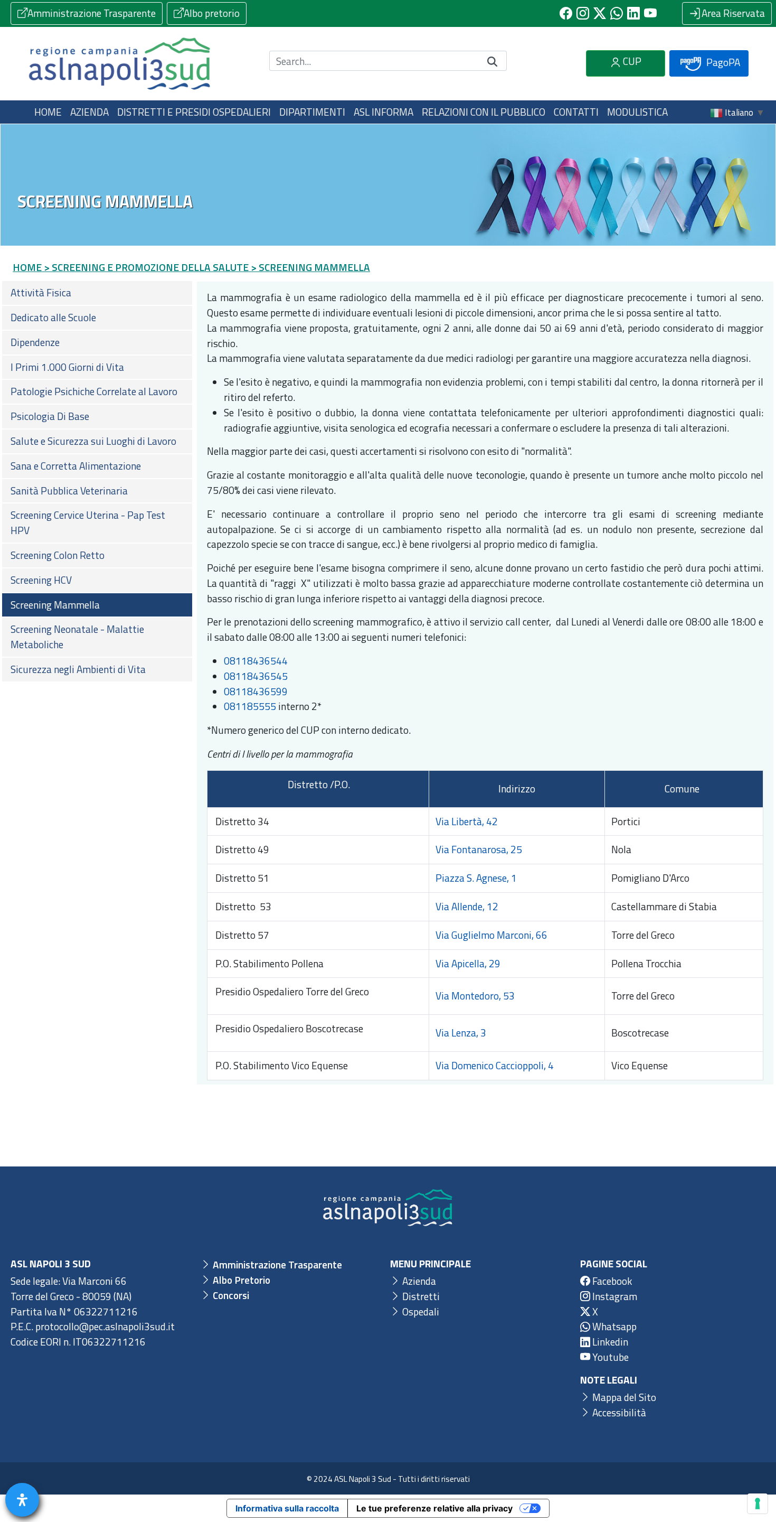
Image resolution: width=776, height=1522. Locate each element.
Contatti (576, 111)
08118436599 (256, 691)
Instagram (613, 1296)
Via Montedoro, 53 (475, 995)
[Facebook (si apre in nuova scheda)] (566, 13)
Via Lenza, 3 (462, 1032)
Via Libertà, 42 (467, 821)
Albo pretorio (212, 13)
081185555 (250, 706)
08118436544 (256, 660)
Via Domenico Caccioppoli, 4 (495, 1065)
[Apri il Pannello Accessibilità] (22, 1500)
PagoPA (722, 62)
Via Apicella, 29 (468, 963)
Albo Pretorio (240, 1279)
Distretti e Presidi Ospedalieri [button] (194, 111)
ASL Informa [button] (383, 111)
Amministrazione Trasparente (91, 13)
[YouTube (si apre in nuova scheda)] (650, 13)
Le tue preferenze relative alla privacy (434, 1508)
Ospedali (419, 1311)
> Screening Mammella (310, 267)
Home (48, 111)
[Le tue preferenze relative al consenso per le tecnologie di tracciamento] (757, 1503)
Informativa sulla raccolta (287, 1508)
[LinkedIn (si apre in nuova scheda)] (633, 13)
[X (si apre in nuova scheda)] (599, 13)
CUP (631, 61)
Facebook (611, 1280)
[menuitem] (97, 293)
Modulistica (637, 111)
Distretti (420, 1296)
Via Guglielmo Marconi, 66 (491, 934)
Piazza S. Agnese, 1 (476, 877)
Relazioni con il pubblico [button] (483, 111)
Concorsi (230, 1295)
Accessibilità (618, 1412)
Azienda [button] (89, 111)
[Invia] (492, 61)
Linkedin (609, 1341)
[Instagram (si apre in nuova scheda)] (582, 13)
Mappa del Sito (623, 1397)
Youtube (609, 1357)
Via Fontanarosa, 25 (479, 849)
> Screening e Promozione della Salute (146, 267)
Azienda (418, 1280)
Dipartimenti (312, 111)
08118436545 (256, 676)
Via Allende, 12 (467, 906)
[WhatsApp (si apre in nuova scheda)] (616, 13)
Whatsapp (613, 1326)
